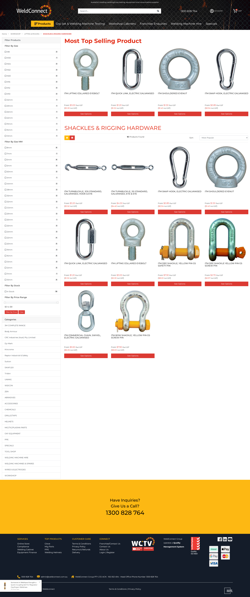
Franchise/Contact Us (109, 543)
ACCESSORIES (11, 403)
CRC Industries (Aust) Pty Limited (20, 337)
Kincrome (9, 349)
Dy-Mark (8, 343)
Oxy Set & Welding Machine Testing (80, 23)
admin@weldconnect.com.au (54, 577)
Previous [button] (66, 82)
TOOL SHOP (10, 451)
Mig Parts (49, 546)
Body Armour (11, 331)
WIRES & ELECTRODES (15, 469)
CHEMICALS (10, 409)
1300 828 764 (189, 11)
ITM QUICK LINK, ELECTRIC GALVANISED (85, 263)
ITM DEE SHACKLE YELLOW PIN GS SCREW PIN (223, 264)
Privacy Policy (78, 546)
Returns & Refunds (81, 549)
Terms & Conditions (81, 543)
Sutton (8, 361)
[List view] (72, 138)
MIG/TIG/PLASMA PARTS (16, 427)
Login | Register (107, 552)
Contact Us (104, 546)
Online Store (23, 543)
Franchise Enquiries (153, 23)
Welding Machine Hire (186, 23)
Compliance (23, 546)
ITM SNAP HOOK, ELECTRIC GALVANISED (133, 93)
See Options (86, 114)
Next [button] (247, 82)
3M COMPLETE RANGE (15, 325)
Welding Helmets (53, 552)
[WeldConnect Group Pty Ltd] (34, 11)
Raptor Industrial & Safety (16, 355)
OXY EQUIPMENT (12, 433)
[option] (86, 82)
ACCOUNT (218, 11)
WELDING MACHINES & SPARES (19, 463)
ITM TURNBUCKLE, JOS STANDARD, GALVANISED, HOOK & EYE (83, 192)
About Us (103, 549)
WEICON (9, 385)
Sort (191, 138)
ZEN (6, 391)
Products (44, 23)
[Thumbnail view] (67, 138)
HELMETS (9, 421)
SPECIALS (9, 445)
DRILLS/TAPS (11, 415)
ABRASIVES (10, 397)
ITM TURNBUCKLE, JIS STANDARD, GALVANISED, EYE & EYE (129, 192)
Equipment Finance (27, 552)
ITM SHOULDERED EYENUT (78, 93)
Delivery (76, 552)
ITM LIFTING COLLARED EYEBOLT (128, 263)
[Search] (158, 11)
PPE (6, 439)
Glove (47, 543)
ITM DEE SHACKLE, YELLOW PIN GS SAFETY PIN (177, 264)
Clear (22, 312)
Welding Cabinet (25, 549)
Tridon (8, 373)
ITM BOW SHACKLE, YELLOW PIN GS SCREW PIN (177, 94)
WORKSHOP (10, 475)
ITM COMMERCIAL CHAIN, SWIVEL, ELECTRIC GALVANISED (223, 94)
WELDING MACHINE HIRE (16, 457)
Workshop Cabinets (122, 23)
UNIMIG (8, 379)
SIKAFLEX (9, 367)
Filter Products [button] (12, 40)
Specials (211, 23)
